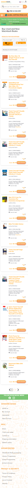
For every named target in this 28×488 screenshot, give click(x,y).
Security (5, 483)
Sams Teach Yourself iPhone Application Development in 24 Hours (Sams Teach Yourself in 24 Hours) (16, 310)
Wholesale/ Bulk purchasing (11, 453)
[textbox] (12, 6)
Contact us (5, 436)
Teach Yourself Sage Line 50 (16, 250)
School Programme (8, 459)
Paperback (18, 127)
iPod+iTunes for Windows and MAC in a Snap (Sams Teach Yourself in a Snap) (17, 338)
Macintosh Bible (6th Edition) (16, 364)
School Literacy (7, 463)
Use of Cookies (7, 480)
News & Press (6, 418)
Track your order (7, 432)
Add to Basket (21, 76)
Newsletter (5, 415)
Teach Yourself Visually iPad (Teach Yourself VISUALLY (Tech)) (16, 172)
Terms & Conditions (8, 473)
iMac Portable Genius (16, 224)
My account (6, 412)
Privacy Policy (7, 477)
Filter (22, 40)
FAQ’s (4, 429)
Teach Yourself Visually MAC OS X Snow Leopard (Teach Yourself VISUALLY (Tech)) (16, 280)
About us (5, 408)
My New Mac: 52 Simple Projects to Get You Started (16, 57)
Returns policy (7, 442)
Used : (12, 76)
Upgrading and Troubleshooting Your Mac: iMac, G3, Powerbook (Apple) (16, 85)
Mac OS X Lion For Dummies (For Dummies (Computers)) (17, 199)
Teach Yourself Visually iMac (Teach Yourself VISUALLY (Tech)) (16, 143)
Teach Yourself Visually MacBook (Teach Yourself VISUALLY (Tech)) (16, 113)
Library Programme (9, 456)
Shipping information (9, 439)
